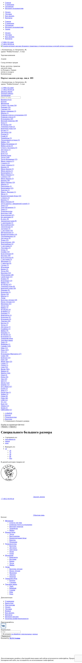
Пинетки (12, 577)
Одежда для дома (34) (9, 105)
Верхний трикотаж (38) (9, 121)
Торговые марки (7, 340)
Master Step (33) (6, 361)
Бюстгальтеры (14, 536)
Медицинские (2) (7, 232)
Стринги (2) (5, 163)
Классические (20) (8, 242)
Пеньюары (13, 542)
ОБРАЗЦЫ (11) (6, 410)
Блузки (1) (4, 130)
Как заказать (9, 16)
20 (10, 451)
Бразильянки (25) (7, 188)
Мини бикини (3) (7, 169)
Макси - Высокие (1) (8, 192)
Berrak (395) (5, 369)
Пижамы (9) (5, 290)
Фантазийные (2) (7, 244)
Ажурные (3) (5, 229)
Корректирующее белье (17, 538)
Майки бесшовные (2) (9, 144)
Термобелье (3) (6, 138)
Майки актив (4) (7, 146)
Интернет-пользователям (14, 8)
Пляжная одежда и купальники (20, 524)
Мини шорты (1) (7, 171)
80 (10, 456)
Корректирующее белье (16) (11, 196)
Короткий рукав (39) (8, 288)
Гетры (11, 553)
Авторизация (5, 95)
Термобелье (13, 528)
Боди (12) (4, 153)
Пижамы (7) (5, 313)
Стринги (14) (5, 177)
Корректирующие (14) (9, 234)
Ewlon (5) (4, 388)
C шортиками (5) (7, 223)
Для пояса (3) (5, 248)
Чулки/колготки (6, 211)
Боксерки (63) (6, 273)
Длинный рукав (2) (8, 126)
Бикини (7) (5, 200)
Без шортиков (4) (7, 217)
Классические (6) (7, 254)
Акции (7, 29)
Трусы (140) (5, 157)
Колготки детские (15, 569)
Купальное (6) (6, 319)
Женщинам (5, 103)
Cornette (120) (6, 346)
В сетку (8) (5, 219)
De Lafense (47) (6, 386)
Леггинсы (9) (5, 238)
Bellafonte (12, 588)
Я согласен (20, 634)
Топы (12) (4, 205)
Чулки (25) (5, 240)
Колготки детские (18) (9, 300)
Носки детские (14, 571)
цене (7, 443)
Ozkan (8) (4, 396)
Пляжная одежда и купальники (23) (14, 115)
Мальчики (13, 573)
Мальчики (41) (6, 304)
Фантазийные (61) (7, 225)
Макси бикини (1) (7, 175)
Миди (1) (4, 194)
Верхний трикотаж (16, 526)
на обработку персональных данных (24, 634)
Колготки (12, 546)
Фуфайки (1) (5, 311)
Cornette (12, 590)
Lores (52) (4, 367)
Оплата (7, 12)
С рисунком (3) (6, 259)
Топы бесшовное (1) (8, 207)
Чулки (11, 551)
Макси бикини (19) (8, 182)
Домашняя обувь (7, 338)
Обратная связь (38, 515)
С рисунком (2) (6, 246)
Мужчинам (5, 267)
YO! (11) (4, 352)
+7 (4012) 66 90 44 (7, 44)
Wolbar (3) (4, 394)
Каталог (4, 101)
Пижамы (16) (5, 107)
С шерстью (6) (6, 263)
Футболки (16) (6, 125)
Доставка (8, 14)
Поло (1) (4, 123)
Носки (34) (5, 294)
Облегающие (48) (7, 275)
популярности (10, 439)
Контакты (8, 18)
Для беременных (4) (8, 236)
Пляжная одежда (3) (8, 117)
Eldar (11, 592)
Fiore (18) (4, 359)
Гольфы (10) (5, 252)
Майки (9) (4, 331)
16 (6, 449)
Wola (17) (4, 390)
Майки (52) (5, 142)
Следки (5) (5, 265)
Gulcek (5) (4, 365)
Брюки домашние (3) (8, 111)
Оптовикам (9, 6)
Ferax (11, 594)
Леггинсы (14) (6, 132)
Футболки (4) (6, 309)
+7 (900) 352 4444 (7, 42)
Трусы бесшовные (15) (9, 159)
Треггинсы (13, 550)
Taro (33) (4, 379)
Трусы (11, 534)
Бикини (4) (5, 167)
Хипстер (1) (5, 190)
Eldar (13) (4, 348)
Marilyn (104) (5, 373)
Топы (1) (4, 209)
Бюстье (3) (4, 323)
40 (10, 454)
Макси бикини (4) (7, 202)
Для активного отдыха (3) (10, 140)
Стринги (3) (5, 198)
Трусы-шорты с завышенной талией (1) (15, 203)
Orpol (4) (4, 375)
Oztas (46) (4, 398)
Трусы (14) (5, 306)
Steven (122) (5, 383)
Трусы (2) (4, 325)
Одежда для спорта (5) (9, 148)
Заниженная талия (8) (9, 221)
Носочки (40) (5, 255)
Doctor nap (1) (6, 392)
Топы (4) (4, 151)
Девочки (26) (5, 321)
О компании (9, 4)
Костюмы (12, 559)
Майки (11, 530)
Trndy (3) (4, 342)
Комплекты (13, 557)
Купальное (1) (6, 336)
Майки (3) (4, 307)
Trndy (11, 586)
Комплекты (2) (6, 315)
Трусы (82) (5, 271)
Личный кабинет (7, 93)
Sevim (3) (4, 408)
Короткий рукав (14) (8, 128)
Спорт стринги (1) (7, 165)
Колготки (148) (6, 213)
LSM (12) (4, 400)
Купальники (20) (7, 119)
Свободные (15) (6, 277)
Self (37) (4, 381)
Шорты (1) (5, 113)
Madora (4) (4, 371)
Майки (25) (5, 282)
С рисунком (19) (7, 230)
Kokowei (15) (5, 358)
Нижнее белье (6, 155)
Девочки (12, 575)
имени (7, 441)
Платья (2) (4, 134)
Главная (8, 3)
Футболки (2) (6, 334)
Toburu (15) (5, 406)
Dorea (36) (4, 377)
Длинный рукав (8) (8, 286)
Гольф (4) (4, 136)
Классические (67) (7, 215)
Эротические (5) (7, 227)
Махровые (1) (6, 261)
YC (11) (3, 402)
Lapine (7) (4, 363)
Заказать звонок (6, 91)
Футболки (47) (6, 284)
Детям (3, 298)
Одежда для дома (15, 523)
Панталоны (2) (6, 186)
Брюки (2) (4, 269)
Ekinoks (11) (5, 385)
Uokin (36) (4, 356)
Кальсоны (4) (5, 317)
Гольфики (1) (5, 329)
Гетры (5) (4, 250)
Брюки (11, 561)
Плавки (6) (5, 279)
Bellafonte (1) (5, 344)
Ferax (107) (5, 350)
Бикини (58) (5, 180)
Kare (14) (4, 404)
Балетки (12, 580)
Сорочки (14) (5, 109)
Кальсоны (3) (5, 292)
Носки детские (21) (8, 302)
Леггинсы (13, 548)
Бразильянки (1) (6, 173)
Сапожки (12, 582)
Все (10, 458)
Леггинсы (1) (5, 150)
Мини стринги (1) (7, 161)
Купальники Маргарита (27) (11, 354)
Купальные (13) (6, 281)
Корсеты (12, 540)
